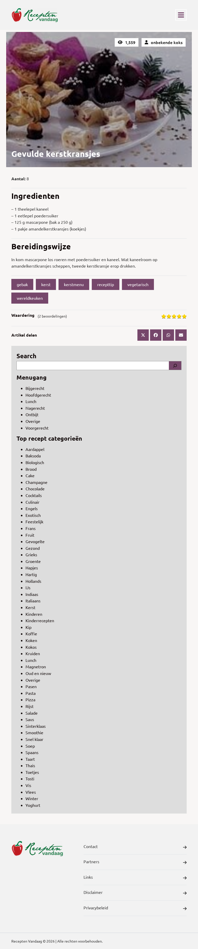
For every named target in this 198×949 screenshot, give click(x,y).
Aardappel (35, 449)
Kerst (30, 607)
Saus (30, 719)
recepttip (105, 284)
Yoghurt (33, 805)
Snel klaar (34, 739)
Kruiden (33, 653)
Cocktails (34, 495)
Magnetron (36, 666)
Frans (31, 528)
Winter (32, 798)
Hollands (33, 581)
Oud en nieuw (38, 673)
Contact (91, 846)
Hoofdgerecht (38, 394)
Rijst (30, 706)
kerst (46, 284)
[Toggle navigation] (181, 15)
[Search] (175, 365)
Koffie (31, 633)
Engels (32, 508)
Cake (30, 475)
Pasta (31, 693)
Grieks (31, 554)
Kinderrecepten (40, 620)
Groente (33, 561)
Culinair (32, 502)
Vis (28, 785)
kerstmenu (74, 284)
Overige (33, 421)
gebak (22, 284)
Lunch (31, 401)
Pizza (30, 699)
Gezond (33, 548)
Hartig (31, 574)
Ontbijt (32, 414)
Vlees (31, 791)
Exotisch (33, 515)
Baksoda (33, 455)
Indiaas (32, 594)
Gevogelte (35, 541)
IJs (28, 587)
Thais (30, 765)
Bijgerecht (35, 388)
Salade (32, 712)
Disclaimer (93, 892)
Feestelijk (34, 521)
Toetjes (32, 772)
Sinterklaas (36, 726)
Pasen (31, 686)
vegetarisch (137, 284)
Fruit (30, 534)
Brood (31, 469)
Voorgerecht (37, 427)
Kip (28, 627)
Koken (31, 640)
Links (88, 876)
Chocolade (35, 488)
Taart (30, 759)
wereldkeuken (30, 298)
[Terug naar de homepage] (34, 15)
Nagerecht (35, 408)
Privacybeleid (96, 907)
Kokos (31, 646)
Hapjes (32, 567)
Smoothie (34, 732)
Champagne (36, 482)
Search (26, 356)
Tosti (30, 778)
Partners (91, 861)
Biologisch (35, 462)
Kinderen (34, 614)
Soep (30, 745)
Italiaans (33, 600)
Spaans (32, 752)
